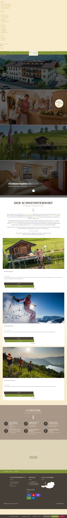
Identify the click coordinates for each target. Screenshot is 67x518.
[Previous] (5, 124)
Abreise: (34, 516)
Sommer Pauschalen (4, 16)
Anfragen (2, 37)
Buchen (62, 516)
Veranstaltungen (4, 29)
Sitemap (12, 503)
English (2, 48)
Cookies (16, 503)
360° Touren (3, 28)
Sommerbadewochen (8, 271)
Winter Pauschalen (4, 17)
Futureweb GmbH (60, 503)
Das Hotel (2, 1)
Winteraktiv (3, 26)
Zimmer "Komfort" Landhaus (6, 6)
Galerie (2, 33)
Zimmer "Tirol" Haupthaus (5, 5)
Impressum (6, 503)
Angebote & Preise (42, 51)
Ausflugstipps (3, 30)
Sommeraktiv (3, 25)
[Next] (62, 124)
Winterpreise (3, 20)
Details (18, 283)
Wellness (2, 10)
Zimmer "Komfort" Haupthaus (6, 4)
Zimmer (2, 2)
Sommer (32, 224)
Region (49, 51)
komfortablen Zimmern (52, 215)
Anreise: (24, 516)
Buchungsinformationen (5, 21)
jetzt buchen (33, 457)
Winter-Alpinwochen (8, 326)
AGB (9, 503)
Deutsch (2, 47)
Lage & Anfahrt (3, 38)
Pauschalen (47, 516)
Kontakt (2, 35)
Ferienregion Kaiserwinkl (27, 214)
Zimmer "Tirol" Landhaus (5, 8)
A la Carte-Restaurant (14, 223)
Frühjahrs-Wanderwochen (9, 380)
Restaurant (2, 11)
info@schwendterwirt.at (35, 483)
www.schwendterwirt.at (35, 484)
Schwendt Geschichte (5, 32)
